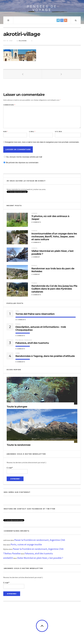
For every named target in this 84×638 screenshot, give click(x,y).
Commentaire (9, 104)
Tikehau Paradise (12, 553)
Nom (5, 131)
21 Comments (20, 319)
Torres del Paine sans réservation (35, 314)
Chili (17, 311)
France (34, 265)
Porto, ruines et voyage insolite (26, 544)
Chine (17, 353)
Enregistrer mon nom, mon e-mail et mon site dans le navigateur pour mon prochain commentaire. (42, 142)
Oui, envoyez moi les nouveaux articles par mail (24, 157)
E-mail (32, 131)
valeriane (23, 40)
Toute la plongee (17, 406)
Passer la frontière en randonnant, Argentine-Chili (39, 539)
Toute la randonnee (18, 444)
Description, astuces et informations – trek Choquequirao (40, 328)
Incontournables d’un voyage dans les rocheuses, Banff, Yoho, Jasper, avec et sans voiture (54, 236)
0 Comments (36, 222)
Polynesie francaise (23, 340)
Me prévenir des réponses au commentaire (22, 162)
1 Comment (35, 257)
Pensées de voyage (42, 8)
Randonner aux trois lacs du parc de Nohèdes (52, 270)
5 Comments (20, 335)
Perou (17, 324)
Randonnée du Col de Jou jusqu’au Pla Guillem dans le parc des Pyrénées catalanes (54, 289)
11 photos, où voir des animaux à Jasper (50, 218)
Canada (34, 213)
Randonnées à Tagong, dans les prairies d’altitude (45, 356)
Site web (58, 131)
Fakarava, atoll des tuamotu (32, 343)
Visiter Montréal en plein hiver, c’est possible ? (52, 252)
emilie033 (8, 557)
